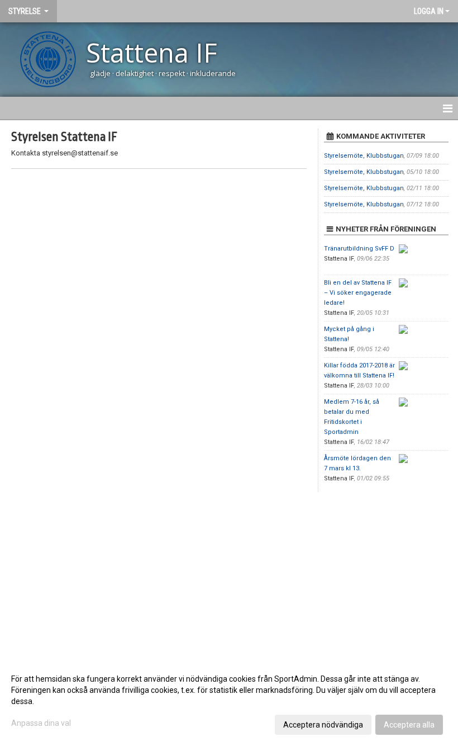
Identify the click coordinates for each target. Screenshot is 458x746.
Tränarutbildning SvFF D (359, 248)
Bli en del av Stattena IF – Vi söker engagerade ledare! (358, 292)
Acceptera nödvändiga (323, 724)
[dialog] (229, 701)
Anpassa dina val (41, 723)
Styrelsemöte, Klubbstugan (364, 155)
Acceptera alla (409, 724)
